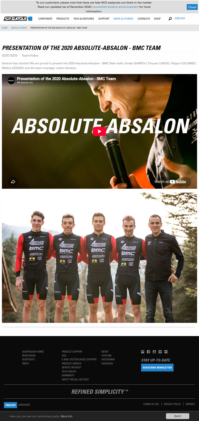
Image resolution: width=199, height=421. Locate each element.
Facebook (107, 363)
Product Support (72, 351)
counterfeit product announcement (115, 7)
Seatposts (28, 359)
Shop (157, 18)
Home (5, 27)
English (180, 18)
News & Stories (19, 27)
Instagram (108, 359)
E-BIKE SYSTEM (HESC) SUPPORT (79, 359)
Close (192, 7)
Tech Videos (69, 371)
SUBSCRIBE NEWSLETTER (157, 367)
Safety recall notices (75, 379)
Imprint (190, 404)
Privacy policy (173, 404)
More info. (67, 416)
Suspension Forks (33, 351)
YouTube (106, 355)
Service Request (71, 367)
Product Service (71, 363)
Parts (25, 363)
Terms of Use (151, 404)
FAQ (64, 355)
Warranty (68, 375)
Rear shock (29, 355)
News (104, 351)
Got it (177, 416)
